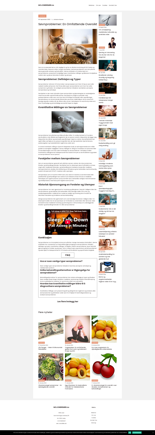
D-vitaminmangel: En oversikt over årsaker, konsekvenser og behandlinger (104, 387)
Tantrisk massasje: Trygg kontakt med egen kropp (106, 122)
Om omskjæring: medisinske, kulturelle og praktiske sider (107, 32)
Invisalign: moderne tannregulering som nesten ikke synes (106, 165)
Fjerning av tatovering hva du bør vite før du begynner (107, 54)
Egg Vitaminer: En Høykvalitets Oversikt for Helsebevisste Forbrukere (76, 387)
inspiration (101, 25)
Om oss (98, 5)
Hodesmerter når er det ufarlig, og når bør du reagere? (107, 211)
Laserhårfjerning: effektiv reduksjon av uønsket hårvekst (108, 234)
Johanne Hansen (58, 19)
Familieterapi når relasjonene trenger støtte (106, 100)
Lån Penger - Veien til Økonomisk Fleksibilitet (50, 348)
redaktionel (42, 16)
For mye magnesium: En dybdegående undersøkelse (102, 348)
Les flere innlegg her (67, 301)
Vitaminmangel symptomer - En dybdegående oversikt (50, 386)
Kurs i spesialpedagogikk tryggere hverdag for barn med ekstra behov (107, 188)
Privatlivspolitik (137, 432)
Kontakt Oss (113, 5)
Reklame (91, 5)
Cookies (104, 5)
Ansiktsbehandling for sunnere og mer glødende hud (107, 256)
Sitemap (93, 423)
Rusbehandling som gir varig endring (107, 144)
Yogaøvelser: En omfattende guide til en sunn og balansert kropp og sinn (76, 349)
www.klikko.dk (62, 423)
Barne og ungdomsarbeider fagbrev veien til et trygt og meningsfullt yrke (107, 279)
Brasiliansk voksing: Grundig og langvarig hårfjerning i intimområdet (106, 77)
